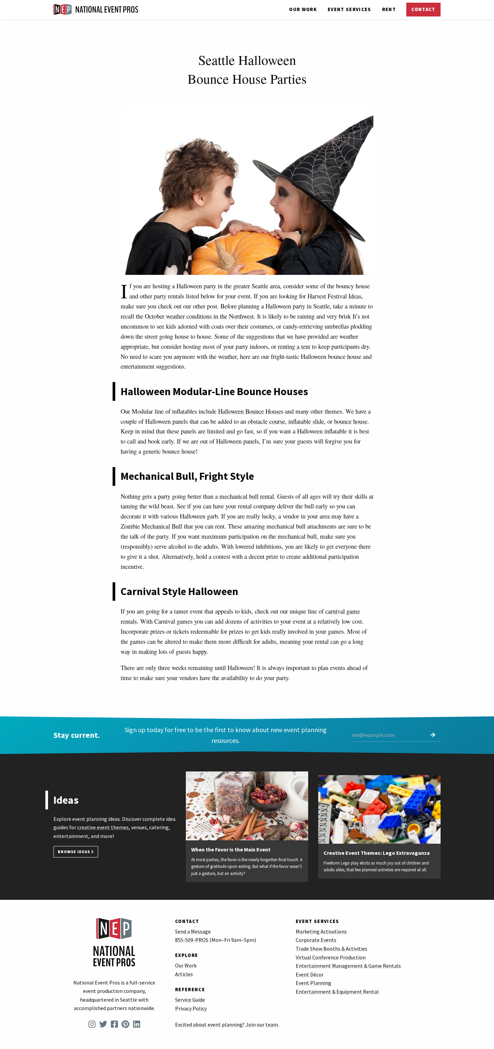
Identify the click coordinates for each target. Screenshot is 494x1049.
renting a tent (294, 346)
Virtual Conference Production (331, 957)
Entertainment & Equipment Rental (337, 991)
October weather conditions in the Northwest (199, 316)
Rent (389, 9)
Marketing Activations (321, 931)
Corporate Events (316, 939)
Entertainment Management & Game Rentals (348, 965)
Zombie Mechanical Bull (151, 526)
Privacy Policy (191, 1008)
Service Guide (190, 999)
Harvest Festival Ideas (334, 296)
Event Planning (313, 982)
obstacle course (266, 421)
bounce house (350, 421)
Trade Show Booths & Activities (331, 948)
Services (349, 9)
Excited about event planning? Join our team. (227, 1024)
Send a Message (193, 931)
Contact (423, 9)
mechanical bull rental (246, 496)
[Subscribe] (433, 735)
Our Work (303, 9)
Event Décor (310, 974)
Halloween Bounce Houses (250, 411)
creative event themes (103, 827)
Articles (184, 974)
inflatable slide (306, 421)
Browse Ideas (74, 851)
